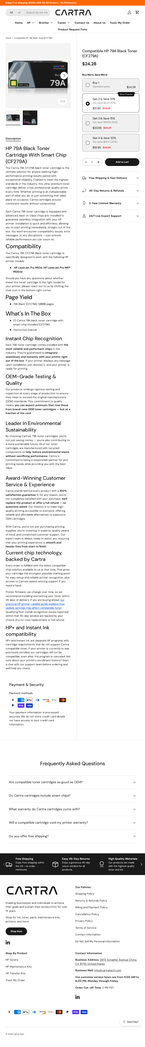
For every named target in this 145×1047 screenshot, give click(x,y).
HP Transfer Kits (15, 973)
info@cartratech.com (107, 970)
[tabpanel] (38, 407)
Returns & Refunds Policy (91, 900)
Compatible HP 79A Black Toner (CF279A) (33, 38)
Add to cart (122, 161)
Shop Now (16, 931)
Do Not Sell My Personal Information (97, 941)
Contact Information (88, 934)
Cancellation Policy (87, 914)
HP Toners (12, 960)
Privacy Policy (84, 921)
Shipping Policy (84, 894)
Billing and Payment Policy (91, 907)
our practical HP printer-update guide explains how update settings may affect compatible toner (35, 604)
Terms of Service (85, 928)
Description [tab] (13, 138)
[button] (137, 12)
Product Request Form (72, 29)
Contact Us (82, 23)
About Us (100, 23)
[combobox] (28, 12)
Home (19, 23)
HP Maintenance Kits (19, 966)
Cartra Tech (18, 1034)
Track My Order (120, 23)
